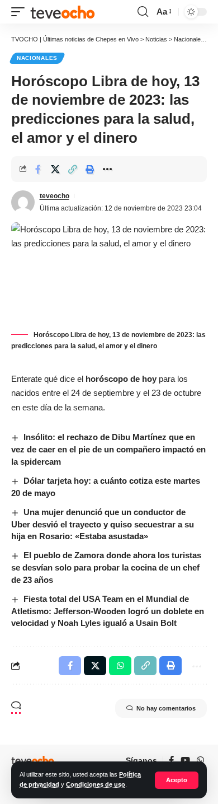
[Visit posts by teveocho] (23, 202)
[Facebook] (171, 760)
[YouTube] (185, 760)
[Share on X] (55, 169)
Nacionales (37, 58)
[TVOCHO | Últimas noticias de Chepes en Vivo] (62, 11)
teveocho (54, 196)
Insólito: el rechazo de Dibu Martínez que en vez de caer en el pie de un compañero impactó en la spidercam (108, 449)
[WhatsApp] (200, 760)
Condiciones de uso (95, 784)
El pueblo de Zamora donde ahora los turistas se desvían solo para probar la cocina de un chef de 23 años (106, 567)
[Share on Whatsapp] (120, 665)
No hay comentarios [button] (166, 708)
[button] (176, 780)
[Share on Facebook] (38, 169)
